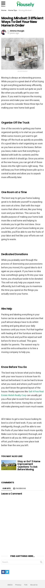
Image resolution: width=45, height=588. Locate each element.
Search (41, 562)
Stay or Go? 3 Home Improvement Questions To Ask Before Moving (29, 465)
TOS (25, 585)
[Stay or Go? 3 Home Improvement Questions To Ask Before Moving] (8, 465)
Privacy (18, 585)
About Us (34, 585)
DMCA (10, 585)
